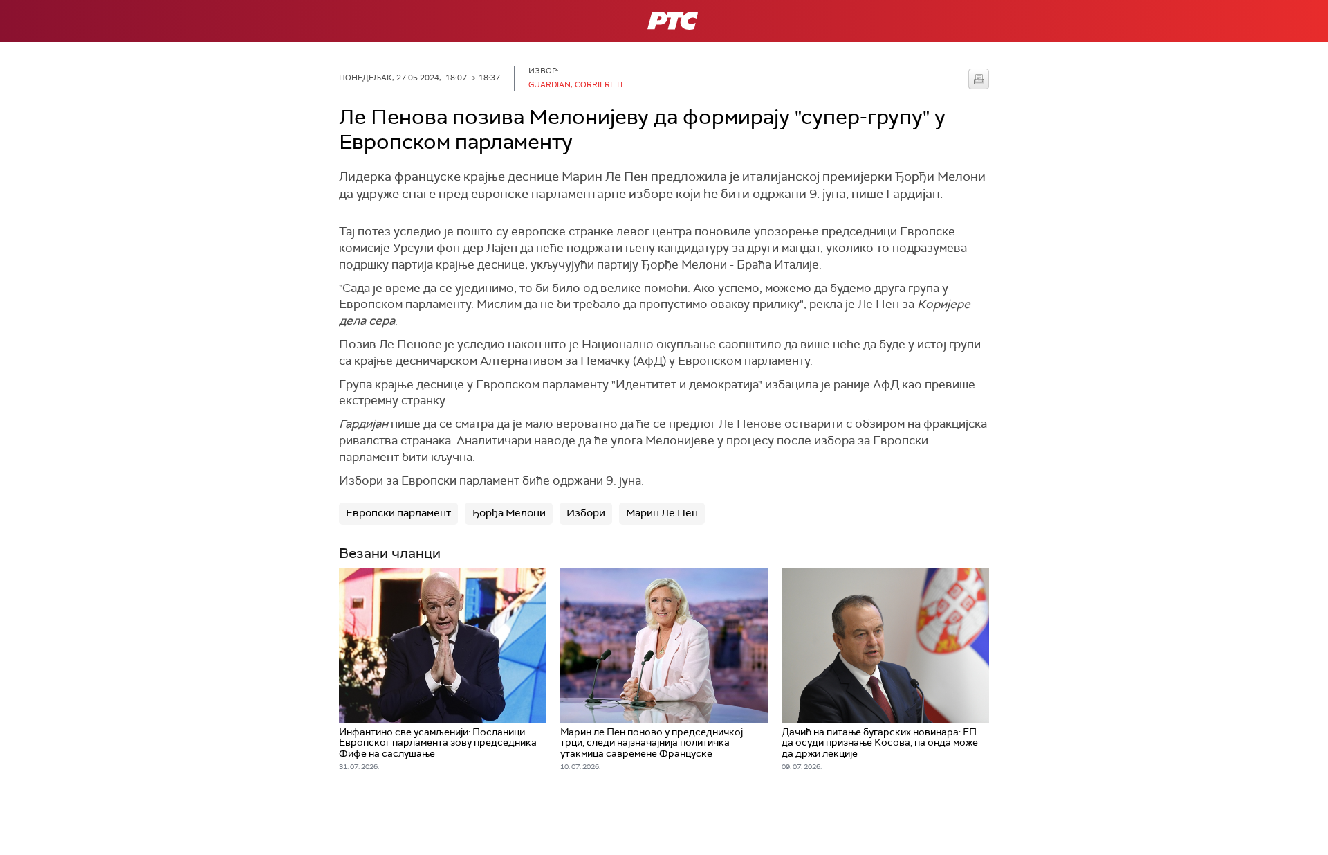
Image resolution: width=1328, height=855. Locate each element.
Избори (585, 513)
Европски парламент (398, 513)
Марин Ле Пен (662, 513)
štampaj (978, 79)
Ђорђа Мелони (509, 513)
